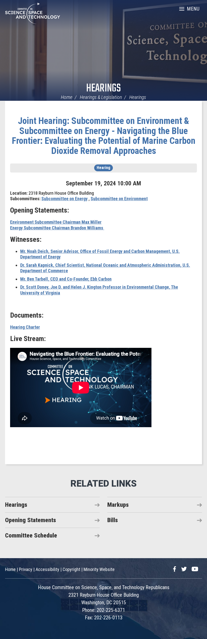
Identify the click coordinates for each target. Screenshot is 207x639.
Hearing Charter (25, 327)
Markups (118, 504)
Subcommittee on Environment (119, 198)
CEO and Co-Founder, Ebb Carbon (66, 279)
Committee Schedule (31, 535)
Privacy (25, 569)
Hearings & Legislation (101, 97)
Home (66, 97)
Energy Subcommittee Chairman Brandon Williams (57, 227)
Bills (112, 520)
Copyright (71, 569)
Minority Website (99, 569)
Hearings (103, 88)
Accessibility (47, 569)
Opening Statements (30, 520)
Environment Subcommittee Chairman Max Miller (55, 222)
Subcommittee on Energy (64, 198)
